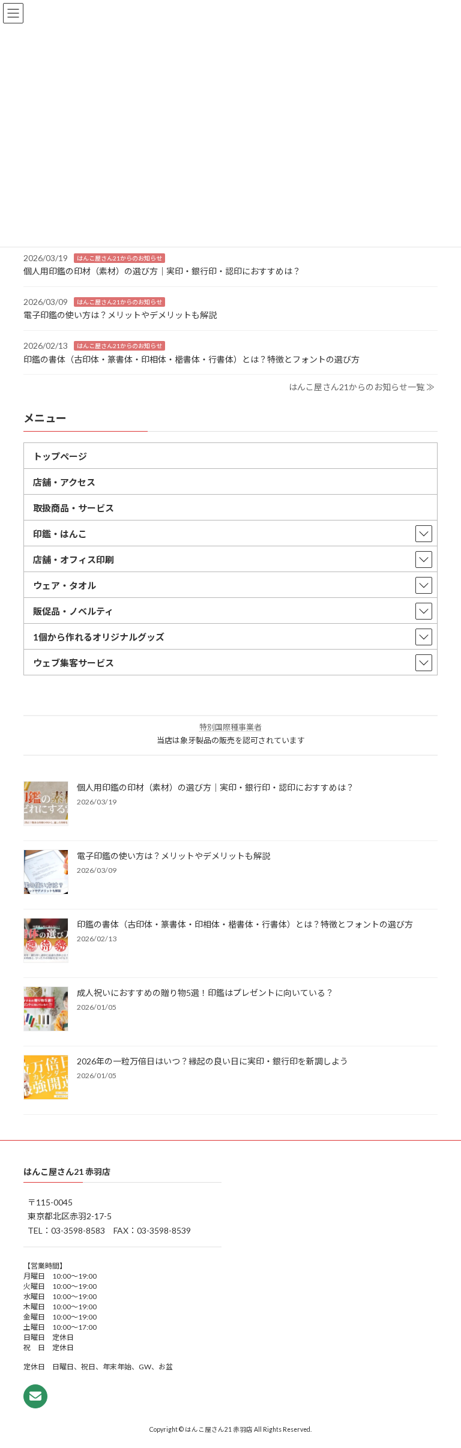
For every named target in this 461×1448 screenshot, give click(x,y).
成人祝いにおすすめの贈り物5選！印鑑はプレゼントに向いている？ (205, 993)
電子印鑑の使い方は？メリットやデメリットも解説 (120, 315)
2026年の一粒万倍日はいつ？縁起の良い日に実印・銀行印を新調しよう (212, 1061)
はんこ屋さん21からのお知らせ (119, 257)
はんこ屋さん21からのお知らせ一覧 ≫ (362, 387)
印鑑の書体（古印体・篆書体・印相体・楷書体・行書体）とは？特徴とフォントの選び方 (191, 359)
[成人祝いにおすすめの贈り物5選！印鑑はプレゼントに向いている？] (45, 1009)
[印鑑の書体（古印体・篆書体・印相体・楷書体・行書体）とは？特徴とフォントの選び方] (45, 941)
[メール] (35, 1396)
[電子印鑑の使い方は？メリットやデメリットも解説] (45, 872)
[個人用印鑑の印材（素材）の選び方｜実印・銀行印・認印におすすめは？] (45, 804)
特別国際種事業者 (230, 727)
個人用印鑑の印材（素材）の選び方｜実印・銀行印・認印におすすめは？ (162, 271)
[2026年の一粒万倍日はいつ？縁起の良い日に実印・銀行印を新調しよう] (45, 1078)
